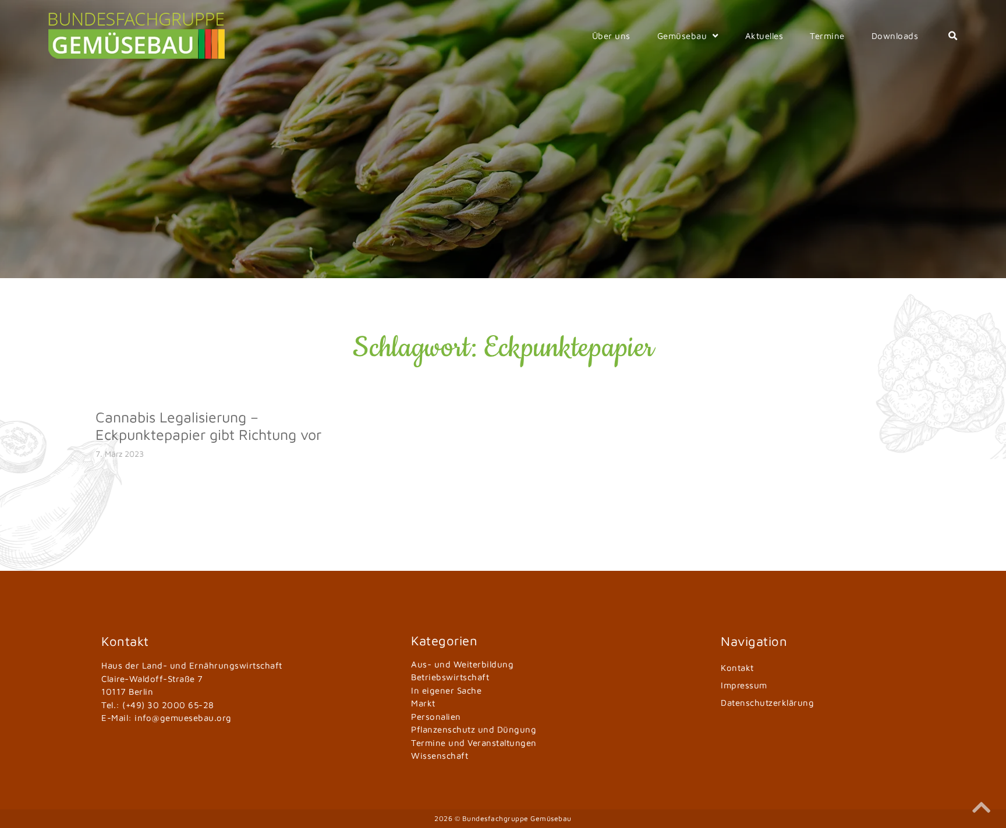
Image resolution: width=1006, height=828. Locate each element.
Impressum (744, 685)
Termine (827, 36)
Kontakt (737, 668)
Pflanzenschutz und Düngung (473, 729)
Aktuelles (764, 36)
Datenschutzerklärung (767, 703)
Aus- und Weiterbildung (462, 664)
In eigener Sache (446, 690)
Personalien (436, 717)
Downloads (895, 36)
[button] (952, 36)
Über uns (611, 36)
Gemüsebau (682, 36)
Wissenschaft (439, 756)
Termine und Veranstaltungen (474, 743)
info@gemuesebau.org (183, 718)
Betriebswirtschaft (450, 677)
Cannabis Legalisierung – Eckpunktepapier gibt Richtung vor (208, 425)
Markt (423, 703)
